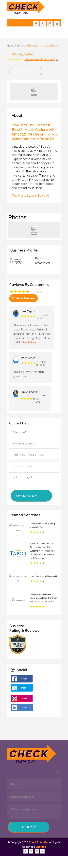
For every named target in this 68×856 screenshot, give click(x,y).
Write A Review (23, 298)
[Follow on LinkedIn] (57, 23)
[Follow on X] (43, 23)
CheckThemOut (39, 842)
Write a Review (24, 71)
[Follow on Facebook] (36, 23)
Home (10, 45)
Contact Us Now (26, 495)
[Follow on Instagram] (50, 23)
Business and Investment (43, 45)
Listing (21, 45)
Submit (29, 827)
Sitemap (41, 846)
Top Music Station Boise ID (30, 195)
